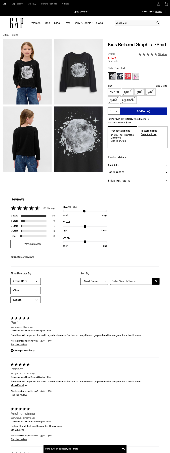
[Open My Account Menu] (158, 4)
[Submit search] (155, 281)
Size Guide (161, 85)
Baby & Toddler (83, 23)
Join (123, 141)
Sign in (114, 141)
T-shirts (14, 35)
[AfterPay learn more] (134, 119)
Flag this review (19, 344)
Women (36, 23)
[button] (52, 114)
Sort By (85, 273)
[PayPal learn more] (123, 119)
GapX (99, 23)
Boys (67, 23)
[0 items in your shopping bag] (166, 4)
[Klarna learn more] (147, 119)
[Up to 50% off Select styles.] (81, 12)
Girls (57, 23)
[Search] (158, 23)
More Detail (17, 385)
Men (47, 23)
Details (158, 11)
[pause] (166, 12)
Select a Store (148, 134)
